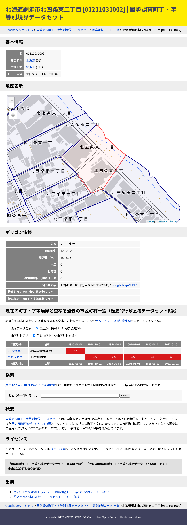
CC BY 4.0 (58, 449)
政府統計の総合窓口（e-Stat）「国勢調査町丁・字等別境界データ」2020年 (62, 492)
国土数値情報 (48, 328)
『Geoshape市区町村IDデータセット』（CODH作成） (47, 497)
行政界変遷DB (71, 328)
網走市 (30, 67)
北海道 (30, 60)
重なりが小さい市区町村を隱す (56, 335)
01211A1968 (15, 357)
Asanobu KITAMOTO (59, 517)
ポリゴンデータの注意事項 (113, 321)
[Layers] (13, 115)
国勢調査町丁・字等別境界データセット (63, 30)
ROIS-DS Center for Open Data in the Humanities (108, 517)
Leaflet (150, 221)
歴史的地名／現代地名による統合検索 (30, 385)
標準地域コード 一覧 (105, 30)
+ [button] (12, 100)
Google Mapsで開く (125, 285)
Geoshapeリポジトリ (19, 30)
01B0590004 (15, 350)
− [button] (12, 105)
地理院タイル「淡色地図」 (167, 221)
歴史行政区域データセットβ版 (31, 423)
